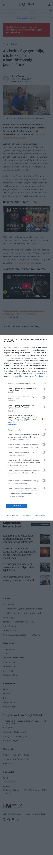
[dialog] (26, 427)
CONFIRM (16, 506)
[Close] (48, 339)
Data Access (26, 516)
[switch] (43, 389)
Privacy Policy (40, 516)
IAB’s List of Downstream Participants (29, 376)
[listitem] (26, 383)
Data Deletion (12, 516)
